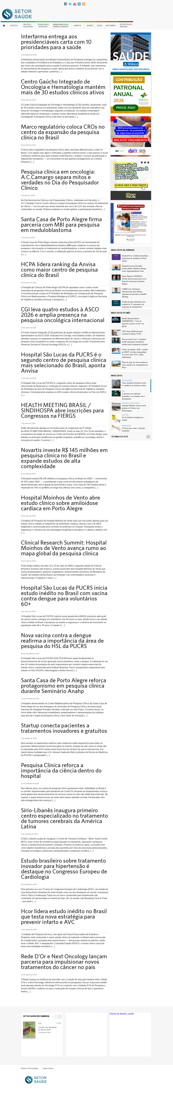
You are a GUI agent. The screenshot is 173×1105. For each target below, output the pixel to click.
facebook (65, 4)
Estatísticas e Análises (126, 25)
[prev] (55, 1017)
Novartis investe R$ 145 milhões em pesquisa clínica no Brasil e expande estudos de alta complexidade (64, 457)
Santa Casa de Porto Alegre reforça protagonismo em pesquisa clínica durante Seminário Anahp (63, 685)
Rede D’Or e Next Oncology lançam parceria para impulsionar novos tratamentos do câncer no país (64, 961)
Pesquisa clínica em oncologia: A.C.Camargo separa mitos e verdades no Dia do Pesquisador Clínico (60, 179)
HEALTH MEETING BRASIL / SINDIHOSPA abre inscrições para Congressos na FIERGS (62, 410)
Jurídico (77, 26)
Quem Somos (48, 1068)
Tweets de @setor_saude (121, 1014)
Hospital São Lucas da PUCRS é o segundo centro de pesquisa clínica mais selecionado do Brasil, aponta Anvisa (63, 362)
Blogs (99, 26)
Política (14, 26)
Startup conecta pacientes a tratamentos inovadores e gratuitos (64, 728)
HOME (4, 25)
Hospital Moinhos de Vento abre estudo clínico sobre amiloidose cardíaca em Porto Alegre (60, 503)
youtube (74, 4)
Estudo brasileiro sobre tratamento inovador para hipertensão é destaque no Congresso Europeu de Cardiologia (64, 868)
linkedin (79, 4)
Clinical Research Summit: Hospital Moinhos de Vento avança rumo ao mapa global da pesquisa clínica (64, 548)
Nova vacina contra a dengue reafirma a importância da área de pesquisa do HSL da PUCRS (62, 640)
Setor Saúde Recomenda (36, 1016)
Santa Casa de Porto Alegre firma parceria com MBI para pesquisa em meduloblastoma (61, 224)
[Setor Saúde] (18, 14)
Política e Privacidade (29, 1068)
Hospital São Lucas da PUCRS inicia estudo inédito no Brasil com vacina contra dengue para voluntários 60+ (64, 595)
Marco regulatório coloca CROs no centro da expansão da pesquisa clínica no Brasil (63, 132)
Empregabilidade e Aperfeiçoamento (61, 25)
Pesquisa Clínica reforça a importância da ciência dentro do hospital (61, 770)
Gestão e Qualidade (28, 25)
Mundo (90, 26)
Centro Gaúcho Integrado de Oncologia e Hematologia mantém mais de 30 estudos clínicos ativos (63, 87)
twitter (70, 4)
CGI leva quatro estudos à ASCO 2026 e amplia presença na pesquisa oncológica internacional (62, 314)
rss (83, 4)
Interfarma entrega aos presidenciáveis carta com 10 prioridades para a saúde (56, 41)
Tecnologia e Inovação (43, 25)
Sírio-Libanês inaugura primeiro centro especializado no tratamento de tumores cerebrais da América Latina (64, 818)
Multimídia (111, 26)
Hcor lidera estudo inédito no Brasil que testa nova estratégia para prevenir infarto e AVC (64, 916)
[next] (59, 1017)
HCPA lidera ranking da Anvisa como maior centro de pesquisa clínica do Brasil (59, 269)
